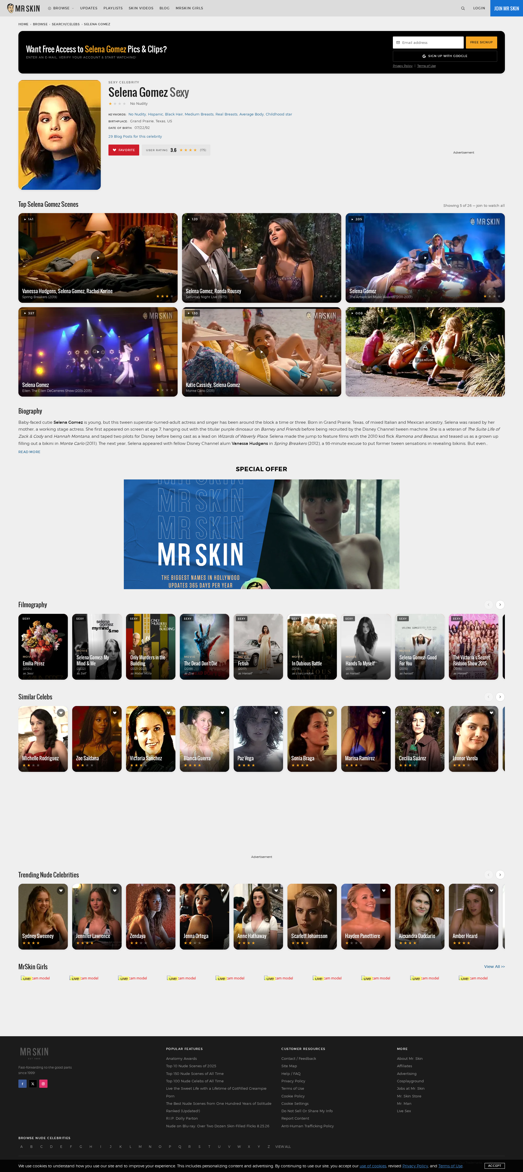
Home (23, 24)
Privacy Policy (403, 66)
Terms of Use (426, 66)
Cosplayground (410, 1081)
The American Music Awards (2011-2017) (380, 297)
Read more (29, 452)
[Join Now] (506, 8)
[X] (33, 1084)
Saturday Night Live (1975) (206, 297)
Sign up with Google (447, 56)
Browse (61, 8)
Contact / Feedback (298, 1058)
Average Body (251, 114)
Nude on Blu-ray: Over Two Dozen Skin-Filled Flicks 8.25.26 (217, 1126)
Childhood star (279, 114)
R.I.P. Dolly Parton (182, 1118)
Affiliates (404, 1066)
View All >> (494, 966)
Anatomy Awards (181, 1058)
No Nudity (137, 114)
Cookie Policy (293, 1096)
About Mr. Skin (410, 1058)
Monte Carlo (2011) (200, 391)
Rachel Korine (99, 291)
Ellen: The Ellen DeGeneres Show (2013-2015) (57, 391)
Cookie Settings (295, 1103)
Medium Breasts (199, 114)
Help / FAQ (291, 1073)
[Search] (462, 8)
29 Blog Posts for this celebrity (135, 136)
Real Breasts (226, 114)
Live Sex (404, 1111)
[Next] (500, 604)
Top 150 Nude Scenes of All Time (195, 1073)
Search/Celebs (66, 24)
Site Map (289, 1066)
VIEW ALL (283, 1147)
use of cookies (373, 1165)
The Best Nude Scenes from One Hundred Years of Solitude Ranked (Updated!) (219, 1107)
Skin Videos (141, 8)
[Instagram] (43, 1084)
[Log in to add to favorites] (61, 713)
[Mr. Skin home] (23, 8)
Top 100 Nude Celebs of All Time (195, 1081)
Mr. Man (404, 1103)
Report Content (295, 1118)
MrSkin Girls (189, 8)
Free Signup (481, 42)
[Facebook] (22, 1084)
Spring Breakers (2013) (39, 297)
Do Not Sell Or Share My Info (307, 1111)
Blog (165, 8)
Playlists (113, 8)
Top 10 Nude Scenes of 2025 (191, 1066)
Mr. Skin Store (409, 1096)
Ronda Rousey (227, 291)
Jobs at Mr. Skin (411, 1088)
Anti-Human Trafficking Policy (307, 1126)
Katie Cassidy (198, 384)
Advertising (406, 1073)
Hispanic (155, 114)
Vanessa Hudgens (39, 291)
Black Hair (174, 114)
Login (479, 8)
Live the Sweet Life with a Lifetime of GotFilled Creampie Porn (216, 1092)
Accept (494, 1166)
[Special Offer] (261, 534)
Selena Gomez (71, 291)
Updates (88, 8)
